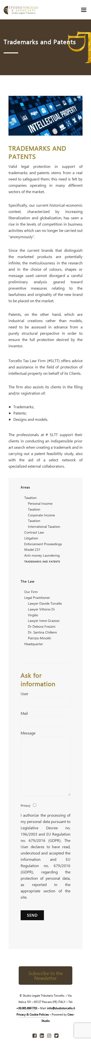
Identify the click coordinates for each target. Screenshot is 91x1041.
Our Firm (31, 591)
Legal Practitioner (37, 597)
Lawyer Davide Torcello (45, 603)
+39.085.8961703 (26, 1008)
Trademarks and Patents (42, 561)
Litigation (31, 538)
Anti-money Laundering (42, 555)
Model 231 (32, 549)
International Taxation (44, 526)
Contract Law (34, 532)
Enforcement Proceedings (43, 544)
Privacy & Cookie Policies (33, 1014)
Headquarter (33, 644)
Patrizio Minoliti (39, 638)
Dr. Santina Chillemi (42, 632)
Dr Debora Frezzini (41, 626)
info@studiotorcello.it (61, 1008)
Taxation (30, 497)
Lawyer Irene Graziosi (43, 620)
